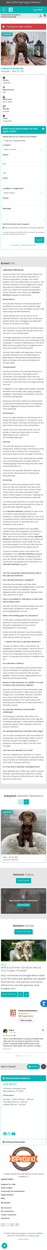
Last (4, 173)
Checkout (5, 1218)
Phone (6, 198)
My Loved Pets (7, 1211)
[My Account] (41, 15)
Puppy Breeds (7, 1195)
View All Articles (23, 931)
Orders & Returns (8, 1215)
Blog (3, 964)
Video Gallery (7, 1188)
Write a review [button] (26, 1020)
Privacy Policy (23, 1239)
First (4, 164)
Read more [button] (7, 1049)
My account (6, 1208)
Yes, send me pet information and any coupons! (24, 228)
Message (7, 208)
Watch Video (23, 905)
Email (6, 178)
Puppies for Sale (8, 1184)
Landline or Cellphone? (13, 188)
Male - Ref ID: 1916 (10, 857)
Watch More (23, 880)
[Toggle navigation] (4, 10)
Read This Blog (9, 994)
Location (7, 145)
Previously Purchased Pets (13, 1191)
